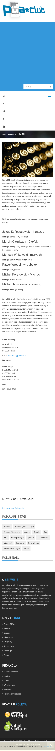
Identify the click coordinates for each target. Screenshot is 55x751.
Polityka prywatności (12, 694)
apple (26, 532)
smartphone (33, 543)
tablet (26, 548)
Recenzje (8, 651)
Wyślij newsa (9, 685)
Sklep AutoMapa (11, 672)
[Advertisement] (27, 52)
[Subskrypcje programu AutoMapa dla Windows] (15, 714)
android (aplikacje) (12, 532)
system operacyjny (12, 548)
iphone (31, 537)
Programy (8, 642)
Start (4, 134)
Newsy (7, 628)
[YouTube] (4, 127)
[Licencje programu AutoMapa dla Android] (15, 726)
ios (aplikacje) (17, 537)
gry (45, 532)
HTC (5, 537)
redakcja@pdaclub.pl (17, 355)
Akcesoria (8, 637)
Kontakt (11, 134)
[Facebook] (3, 104)
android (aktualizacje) (24, 526)
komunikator (43, 537)
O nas (6, 680)
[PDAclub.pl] (24, 10)
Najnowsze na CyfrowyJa (13, 508)
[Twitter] (4, 111)
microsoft (8, 543)
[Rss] (4, 96)
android (7, 526)
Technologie (9, 646)
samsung (20, 543)
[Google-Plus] (4, 119)
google (37, 532)
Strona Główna (10, 624)
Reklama (7, 689)
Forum (6, 655)
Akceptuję (47, 746)
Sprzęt (7, 633)
